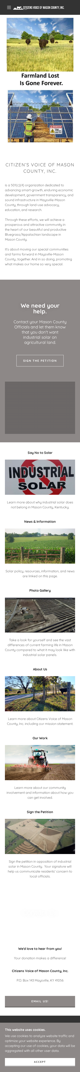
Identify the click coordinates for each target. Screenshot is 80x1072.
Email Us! (40, 1001)
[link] (40, 7)
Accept (40, 1061)
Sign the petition (40, 361)
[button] (9, 7)
